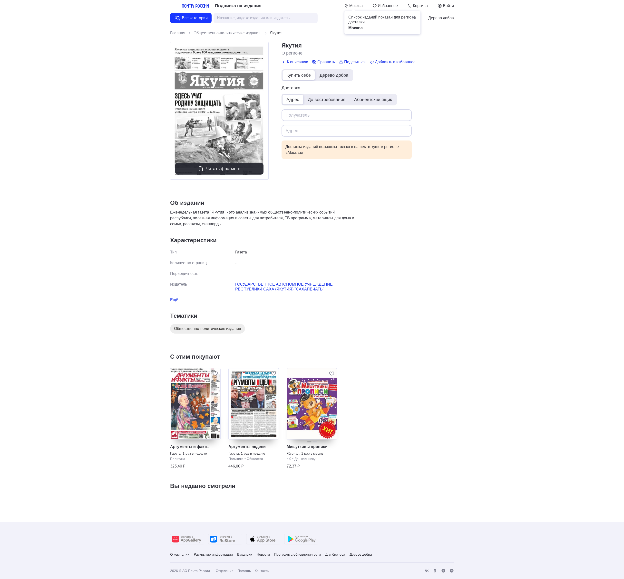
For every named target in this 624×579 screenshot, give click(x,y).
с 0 (289, 459)
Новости (263, 554)
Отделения (225, 571)
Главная (177, 33)
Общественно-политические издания (228, 33)
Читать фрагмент (223, 168)
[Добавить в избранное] (215, 373)
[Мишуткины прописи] (312, 403)
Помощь (244, 571)
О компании (179, 554)
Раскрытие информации (213, 554)
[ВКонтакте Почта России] (427, 571)
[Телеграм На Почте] (443, 571)
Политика (177, 459)
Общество (255, 459)
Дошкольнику (304, 459)
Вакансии (244, 554)
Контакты (262, 571)
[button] (414, 18)
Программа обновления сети (297, 554)
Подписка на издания (238, 5)
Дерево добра (441, 18)
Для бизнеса (335, 554)
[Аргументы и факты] (195, 403)
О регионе (292, 53)
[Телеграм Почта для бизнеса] (452, 571)
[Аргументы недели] (253, 403)
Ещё (174, 300)
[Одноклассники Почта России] (435, 571)
